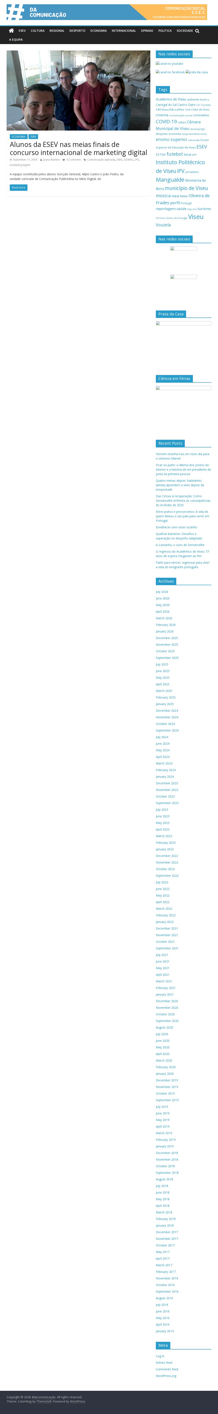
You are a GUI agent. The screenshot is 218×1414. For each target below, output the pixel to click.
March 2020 (164, 1060)
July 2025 (162, 664)
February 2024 (166, 770)
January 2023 (165, 849)
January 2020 (165, 1074)
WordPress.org (166, 1376)
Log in (160, 1356)
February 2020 (166, 1067)
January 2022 (165, 922)
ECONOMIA (98, 31)
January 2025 (165, 704)
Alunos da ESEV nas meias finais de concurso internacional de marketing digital (78, 148)
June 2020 (162, 1041)
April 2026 (162, 611)
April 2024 (162, 757)
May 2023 (162, 823)
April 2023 (162, 829)
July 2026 (162, 592)
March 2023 (164, 836)
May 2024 (162, 750)
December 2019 (167, 1080)
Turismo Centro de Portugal (171, 218)
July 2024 (162, 737)
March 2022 (164, 909)
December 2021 (167, 928)
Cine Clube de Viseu (197, 109)
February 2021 (166, 988)
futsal (187, 154)
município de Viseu (186, 188)
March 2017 (164, 1265)
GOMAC (128, 159)
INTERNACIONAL (124, 31)
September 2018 (167, 1173)
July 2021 (162, 955)
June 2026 (162, 598)
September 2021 (167, 948)
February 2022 (166, 915)
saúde (181, 208)
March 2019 (164, 1133)
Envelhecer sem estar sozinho (176, 527)
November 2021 (167, 935)
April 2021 (162, 975)
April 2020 (162, 1054)
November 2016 (167, 1278)
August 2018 (164, 1179)
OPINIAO (147, 31)
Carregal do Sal (166, 105)
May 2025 (162, 677)
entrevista (194, 140)
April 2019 (162, 1126)
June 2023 (162, 816)
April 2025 (162, 684)
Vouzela (163, 225)
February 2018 (166, 1219)
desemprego (197, 129)
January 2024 (165, 777)
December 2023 (167, 783)
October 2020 (165, 1014)
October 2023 (165, 796)
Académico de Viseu (171, 99)
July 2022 (162, 882)
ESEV (22, 31)
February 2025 (166, 697)
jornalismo (192, 172)
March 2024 (164, 763)
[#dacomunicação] (11, 30)
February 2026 (166, 625)
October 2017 (165, 1245)
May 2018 (162, 1199)
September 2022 (167, 876)
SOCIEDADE (185, 31)
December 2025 (167, 638)
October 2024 (165, 724)
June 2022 (162, 889)
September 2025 (167, 658)
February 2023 (166, 843)
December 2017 (167, 1232)
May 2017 (162, 1252)
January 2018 (165, 1225)
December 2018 (167, 1153)
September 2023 (167, 803)
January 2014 (165, 1331)
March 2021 (164, 981)
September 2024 (167, 730)
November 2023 (167, 790)
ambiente (193, 99)
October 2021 (165, 942)
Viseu (196, 216)
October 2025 (165, 651)
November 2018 (167, 1159)
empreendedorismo (194, 133)
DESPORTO (77, 31)
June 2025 (162, 671)
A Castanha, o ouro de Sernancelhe (180, 545)
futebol (174, 154)
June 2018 (162, 1192)
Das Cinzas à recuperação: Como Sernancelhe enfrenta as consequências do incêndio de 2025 (183, 500)
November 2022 (167, 862)
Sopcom (192, 209)
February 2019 (166, 1140)
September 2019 (167, 1100)
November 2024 (167, 717)
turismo (204, 208)
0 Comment (73, 159)
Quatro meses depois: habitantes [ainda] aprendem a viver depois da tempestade (180, 485)
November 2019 (167, 1087)
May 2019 (162, 1120)
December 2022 (167, 856)
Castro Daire (187, 104)
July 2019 (162, 1107)
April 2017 (162, 1258)
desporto (162, 134)
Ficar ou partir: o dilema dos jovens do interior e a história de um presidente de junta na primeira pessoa (183, 469)
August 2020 (164, 1027)
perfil (175, 202)
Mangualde (170, 179)
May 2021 (162, 968)
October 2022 (165, 869)
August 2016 (164, 1298)
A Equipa (16, 39)
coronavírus (201, 115)
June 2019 (162, 1113)
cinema (162, 114)
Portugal (186, 203)
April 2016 (162, 1324)
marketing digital (20, 165)
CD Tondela (203, 104)
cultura (182, 122)
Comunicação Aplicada (101, 159)
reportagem (166, 208)
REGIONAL (57, 31)
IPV (137, 159)
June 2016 (162, 1311)
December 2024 (167, 710)
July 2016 (162, 1305)
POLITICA (165, 31)
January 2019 (165, 1146)
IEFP (194, 154)
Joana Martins (51, 159)
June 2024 (162, 743)
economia (175, 134)
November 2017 (167, 1239)
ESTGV (161, 154)
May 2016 (162, 1318)
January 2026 (165, 631)
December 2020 (167, 1001)
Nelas (184, 196)
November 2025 (167, 644)
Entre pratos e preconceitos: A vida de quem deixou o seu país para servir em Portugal (182, 516)
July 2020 (162, 1034)
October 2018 (165, 1166)
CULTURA (37, 31)
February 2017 (166, 1272)
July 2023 (162, 810)
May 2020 (162, 1047)
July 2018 (162, 1186)
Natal (175, 196)
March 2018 (164, 1212)
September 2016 (167, 1291)
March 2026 (164, 618)
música (163, 195)
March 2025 (164, 691)
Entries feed (164, 1363)
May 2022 (162, 895)
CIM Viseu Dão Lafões (170, 109)
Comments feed (167, 1369)
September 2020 (167, 1021)
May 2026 (162, 605)
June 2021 (162, 961)
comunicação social (180, 115)
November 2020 (167, 1008)
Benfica (204, 99)
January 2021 (165, 994)
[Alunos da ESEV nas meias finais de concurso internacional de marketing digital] (78, 53)
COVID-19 (166, 121)
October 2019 (165, 1093)
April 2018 (162, 1206)
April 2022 (162, 902)
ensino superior (171, 139)
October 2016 (165, 1285)
